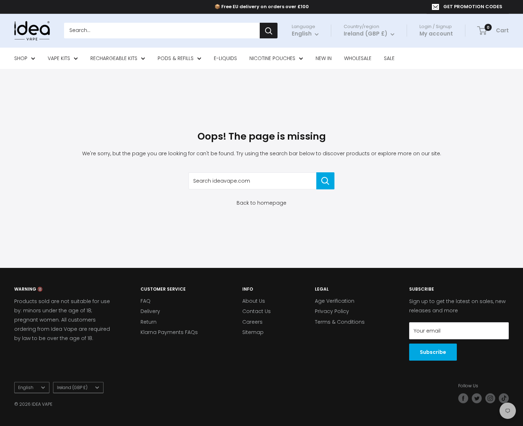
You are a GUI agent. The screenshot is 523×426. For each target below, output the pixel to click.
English (25, 387)
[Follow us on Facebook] (463, 398)
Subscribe (433, 352)
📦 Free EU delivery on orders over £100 (262, 6)
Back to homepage (261, 202)
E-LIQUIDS (225, 58)
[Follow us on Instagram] (490, 398)
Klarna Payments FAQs (169, 332)
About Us (253, 300)
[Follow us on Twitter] (477, 398)
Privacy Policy (332, 311)
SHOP (20, 58)
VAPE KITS (59, 58)
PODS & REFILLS (176, 58)
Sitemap (253, 332)
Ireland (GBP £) (72, 387)
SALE (389, 58)
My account (436, 34)
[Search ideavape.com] (325, 180)
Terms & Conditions (340, 321)
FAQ (145, 300)
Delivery (150, 311)
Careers (252, 321)
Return (149, 321)
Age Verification (334, 300)
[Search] (269, 31)
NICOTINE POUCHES (272, 58)
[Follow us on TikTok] (504, 398)
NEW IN (324, 58)
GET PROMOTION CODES (472, 6)
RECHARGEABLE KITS (113, 58)
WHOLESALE (357, 58)
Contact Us (256, 311)
